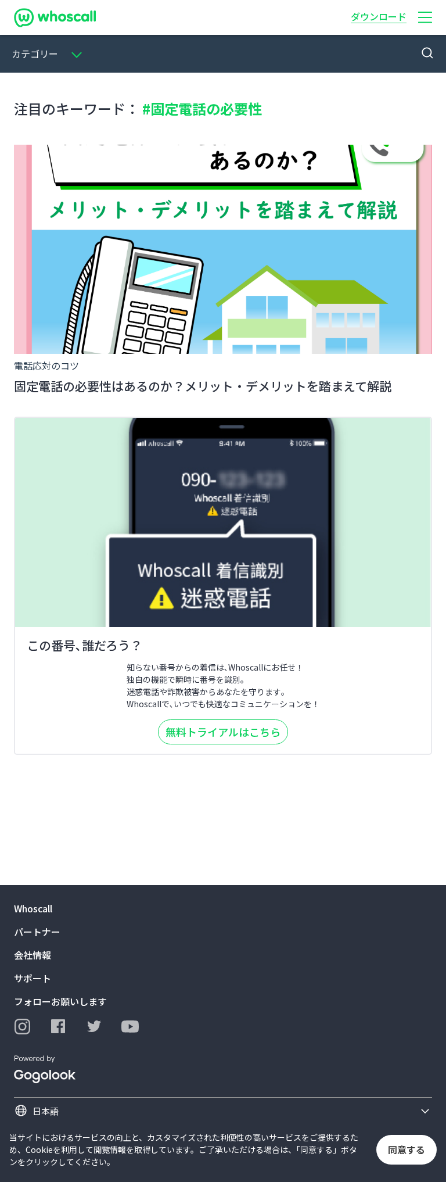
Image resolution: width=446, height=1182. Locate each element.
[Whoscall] (55, 17)
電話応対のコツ (46, 365)
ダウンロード (379, 16)
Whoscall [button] (33, 908)
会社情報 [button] (32, 955)
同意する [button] (406, 1149)
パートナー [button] (37, 932)
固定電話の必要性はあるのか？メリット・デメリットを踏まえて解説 (202, 386)
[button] (425, 17)
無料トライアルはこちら (223, 731)
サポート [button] (32, 978)
